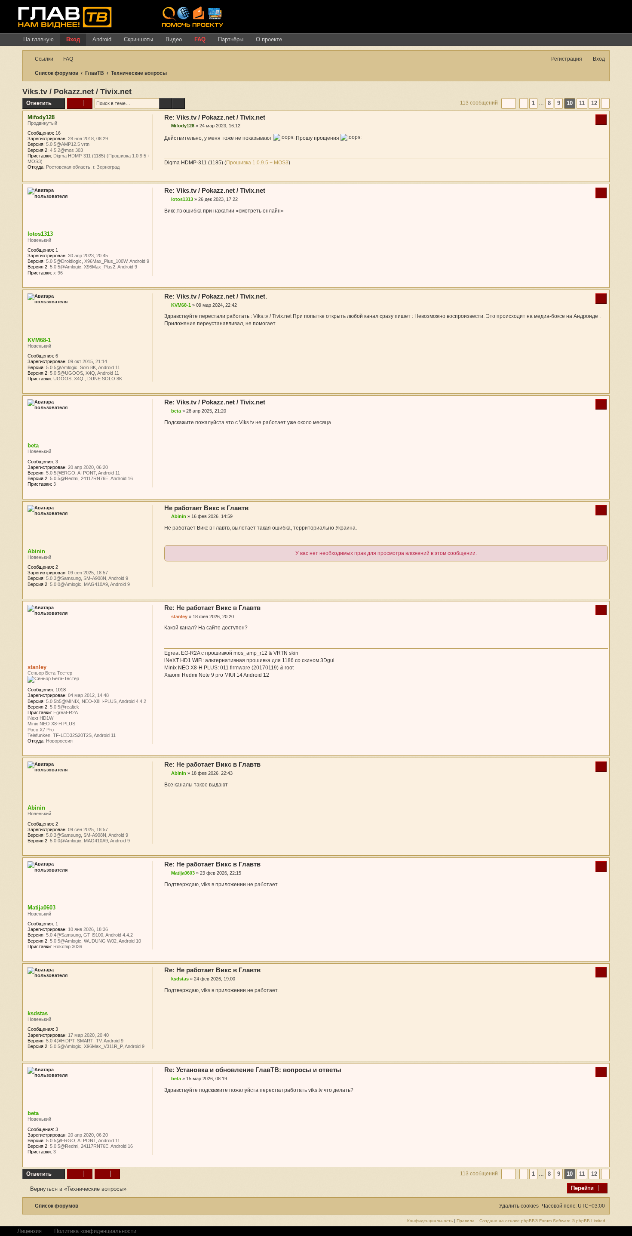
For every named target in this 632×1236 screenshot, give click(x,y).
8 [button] (549, 103)
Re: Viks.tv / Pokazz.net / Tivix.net (214, 117)
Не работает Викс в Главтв (206, 508)
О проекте (269, 39)
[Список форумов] (86, 17)
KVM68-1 (39, 340)
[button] (508, 103)
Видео (174, 39)
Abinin (36, 551)
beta (33, 445)
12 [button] (594, 103)
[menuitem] (64, 59)
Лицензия (29, 1231)
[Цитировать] (601, 119)
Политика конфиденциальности (95, 1231)
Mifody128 (41, 117)
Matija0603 (41, 907)
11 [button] (582, 103)
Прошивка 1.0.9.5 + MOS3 (257, 163)
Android (101, 39)
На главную (38, 39)
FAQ (200, 39)
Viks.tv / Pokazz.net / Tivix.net (77, 91)
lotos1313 (40, 234)
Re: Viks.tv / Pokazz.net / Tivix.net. (215, 296)
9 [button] (558, 103)
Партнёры (230, 39)
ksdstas (38, 1013)
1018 (60, 689)
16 (58, 133)
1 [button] (533, 103)
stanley (37, 667)
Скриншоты (138, 39)
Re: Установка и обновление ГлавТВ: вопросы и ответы (252, 1069)
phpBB (528, 1221)
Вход (73, 39)
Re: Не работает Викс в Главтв (212, 607)
